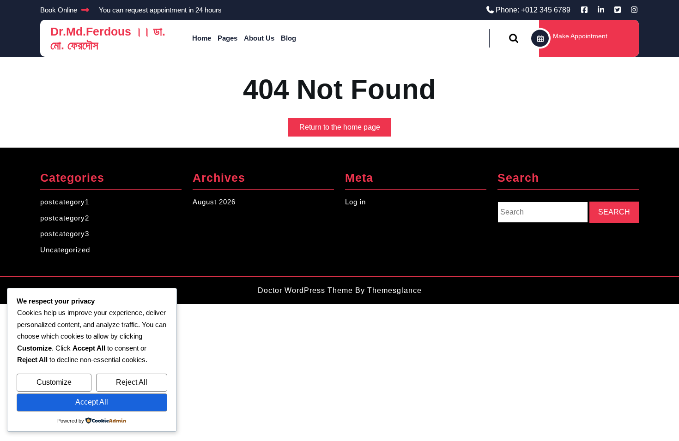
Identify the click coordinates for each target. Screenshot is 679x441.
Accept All (91, 402)
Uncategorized (65, 250)
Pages (227, 38)
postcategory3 (64, 234)
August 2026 (214, 202)
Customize (54, 382)
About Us (259, 38)
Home (201, 38)
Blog (288, 38)
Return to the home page (345, 130)
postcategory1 (64, 202)
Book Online (58, 10)
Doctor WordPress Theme (305, 290)
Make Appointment (580, 36)
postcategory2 (64, 218)
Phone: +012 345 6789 (533, 10)
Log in (355, 202)
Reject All (131, 382)
